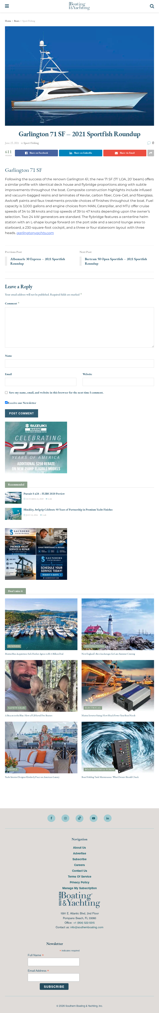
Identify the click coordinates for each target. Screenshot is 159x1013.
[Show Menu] (7, 6)
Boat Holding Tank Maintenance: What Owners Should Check (110, 777)
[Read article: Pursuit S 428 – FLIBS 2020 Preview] (13, 498)
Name (8, 356)
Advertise (79, 853)
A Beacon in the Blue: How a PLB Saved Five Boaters (28, 715)
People (12, 769)
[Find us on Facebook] (51, 818)
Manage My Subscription (79, 888)
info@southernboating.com (86, 927)
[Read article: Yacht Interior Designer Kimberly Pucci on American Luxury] (41, 747)
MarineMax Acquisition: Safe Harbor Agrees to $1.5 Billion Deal (34, 653)
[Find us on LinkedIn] (108, 818)
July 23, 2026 (31, 515)
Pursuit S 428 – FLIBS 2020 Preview (44, 493)
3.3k (50, 499)
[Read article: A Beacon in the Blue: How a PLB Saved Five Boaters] (41, 686)
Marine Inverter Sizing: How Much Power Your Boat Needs (108, 715)
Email (8, 374)
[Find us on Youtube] (94, 818)
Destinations (94, 646)
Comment (12, 303)
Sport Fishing (28, 21)
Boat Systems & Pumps (99, 769)
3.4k (44, 515)
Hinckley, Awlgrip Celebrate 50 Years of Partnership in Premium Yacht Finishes (68, 509)
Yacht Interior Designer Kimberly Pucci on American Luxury (32, 777)
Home (8, 21)
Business (14, 646)
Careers (79, 865)
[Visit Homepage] (79, 6)
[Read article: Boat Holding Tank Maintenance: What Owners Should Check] (118, 747)
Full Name (36, 955)
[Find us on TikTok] (79, 818)
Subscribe (79, 859)
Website (87, 374)
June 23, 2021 (12, 143)
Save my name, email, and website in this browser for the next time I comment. (56, 392)
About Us (79, 847)
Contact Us (79, 870)
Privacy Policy (79, 882)
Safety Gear (16, 707)
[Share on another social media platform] (150, 153)
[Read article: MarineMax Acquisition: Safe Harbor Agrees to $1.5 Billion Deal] (41, 624)
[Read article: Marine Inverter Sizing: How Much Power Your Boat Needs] (118, 686)
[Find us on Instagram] (65, 818)
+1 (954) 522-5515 (84, 922)
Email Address (38, 971)
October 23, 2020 (34, 499)
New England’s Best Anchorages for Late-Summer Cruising (108, 653)
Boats (16, 21)
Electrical (93, 707)
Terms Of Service (79, 876)
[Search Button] (152, 6)
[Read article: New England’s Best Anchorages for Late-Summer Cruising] (118, 624)
